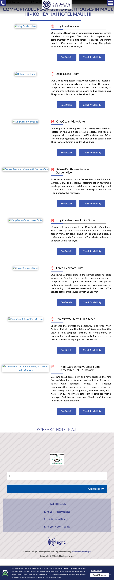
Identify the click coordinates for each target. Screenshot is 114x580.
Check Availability (92, 57)
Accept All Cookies (99, 575)
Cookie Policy (16, 574)
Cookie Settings (96, 571)
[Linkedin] (78, 440)
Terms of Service (44, 574)
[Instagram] (68, 440)
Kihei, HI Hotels (57, 504)
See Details (66, 57)
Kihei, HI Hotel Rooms (57, 526)
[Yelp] (46, 440)
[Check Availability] (25, 25)
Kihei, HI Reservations (57, 511)
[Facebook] (36, 440)
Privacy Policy (27, 574)
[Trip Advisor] (57, 440)
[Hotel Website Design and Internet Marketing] (57, 541)
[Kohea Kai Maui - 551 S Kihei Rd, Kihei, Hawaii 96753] (57, 4)
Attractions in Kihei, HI (57, 519)
